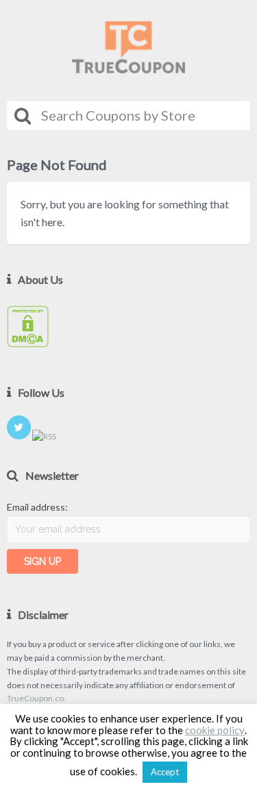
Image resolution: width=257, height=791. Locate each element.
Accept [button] (165, 771)
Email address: (37, 507)
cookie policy (215, 730)
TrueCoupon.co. (36, 698)
